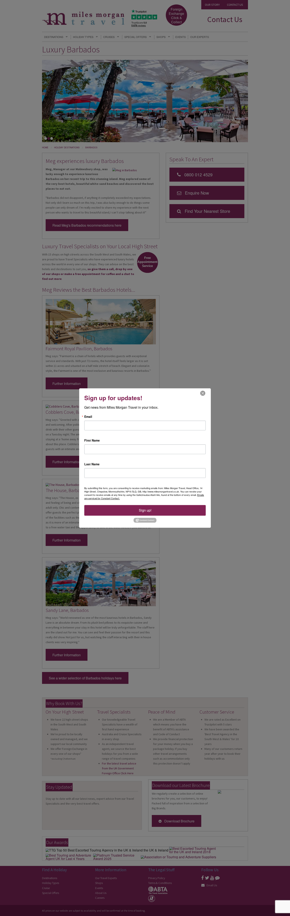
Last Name (92, 464)
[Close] (203, 393)
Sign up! (145, 510)
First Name (92, 440)
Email (88, 416)
